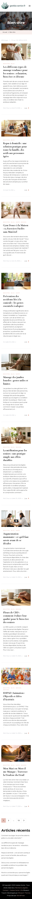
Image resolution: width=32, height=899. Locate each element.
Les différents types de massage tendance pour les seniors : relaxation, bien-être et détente (15, 71)
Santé (18, 222)
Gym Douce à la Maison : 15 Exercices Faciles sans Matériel (15, 228)
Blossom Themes (24, 893)
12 (19, 820)
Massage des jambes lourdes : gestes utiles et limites (15, 380)
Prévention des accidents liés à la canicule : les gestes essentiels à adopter (13, 301)
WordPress (21, 895)
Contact (6, 890)
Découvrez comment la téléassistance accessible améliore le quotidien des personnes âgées (15, 865)
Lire (25, 108)
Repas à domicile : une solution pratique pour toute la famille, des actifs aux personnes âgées (15, 150)
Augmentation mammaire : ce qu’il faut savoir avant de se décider (16, 538)
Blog (13, 63)
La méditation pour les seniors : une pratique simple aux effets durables (15, 455)
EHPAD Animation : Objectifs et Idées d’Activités (14, 696)
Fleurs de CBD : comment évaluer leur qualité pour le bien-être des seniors (16, 617)
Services (6, 689)
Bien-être (6, 63)
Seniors (23, 222)
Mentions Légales (21, 888)
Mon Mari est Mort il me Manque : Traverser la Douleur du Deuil (15, 772)
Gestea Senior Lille (16, 890)
